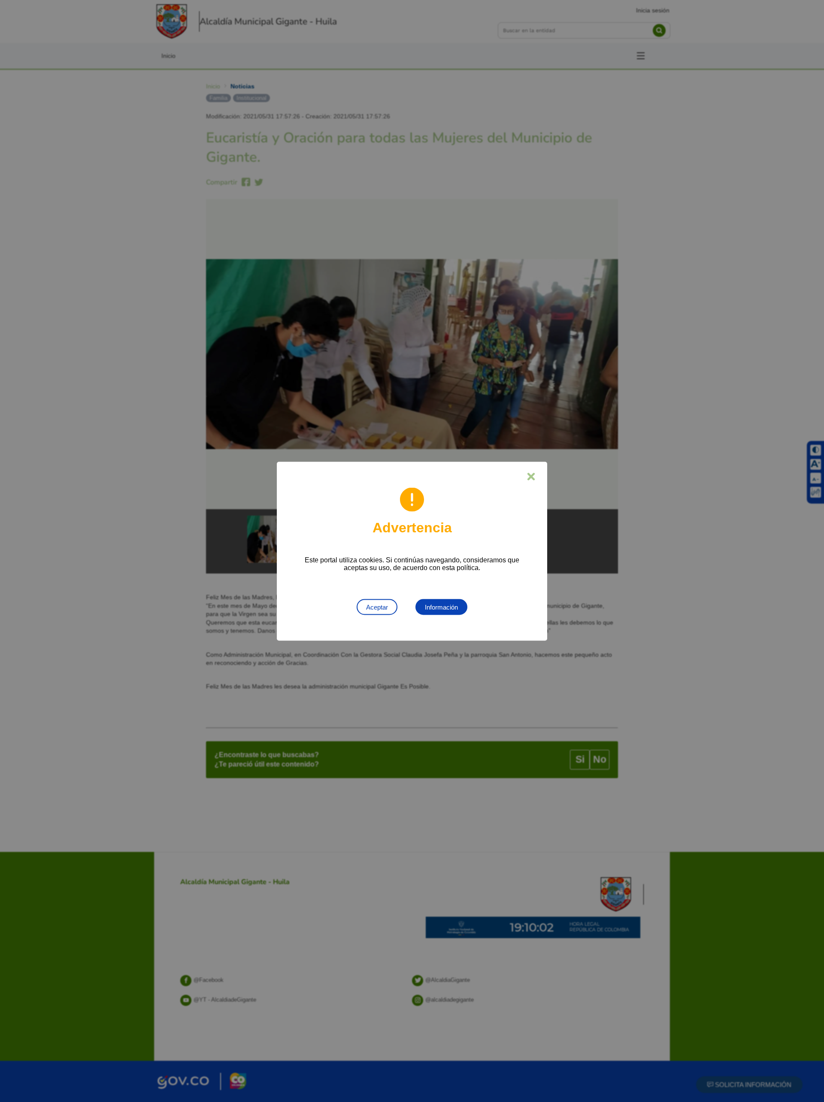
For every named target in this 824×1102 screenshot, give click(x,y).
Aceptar (377, 606)
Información (441, 606)
